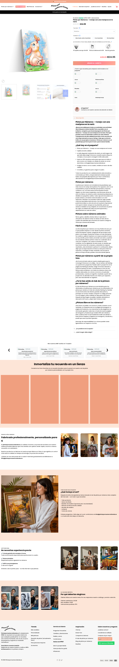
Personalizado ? (20, 6)
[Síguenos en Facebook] (57, 660)
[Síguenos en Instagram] (59, 660)
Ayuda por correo (106, 639)
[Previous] (4, 49)
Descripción (80, 118)
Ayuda (109, 6)
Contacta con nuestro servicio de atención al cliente (96, 110)
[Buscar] (113, 6)
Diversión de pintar (84, 6)
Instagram (101, 316)
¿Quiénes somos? (96, 6)
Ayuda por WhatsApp (107, 643)
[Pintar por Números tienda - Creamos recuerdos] (59, 6)
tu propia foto (88, 265)
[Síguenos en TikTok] (61, 660)
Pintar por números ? (7, 6)
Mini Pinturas (30, 6)
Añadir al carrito (94, 63)
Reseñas (104, 6)
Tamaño (78, 28)
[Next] (64, 49)
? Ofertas (75, 6)
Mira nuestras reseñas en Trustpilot (59, 343)
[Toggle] (74, 117)
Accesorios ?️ (38, 6)
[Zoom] (3, 81)
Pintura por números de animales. (85, 222)
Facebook (108, 316)
